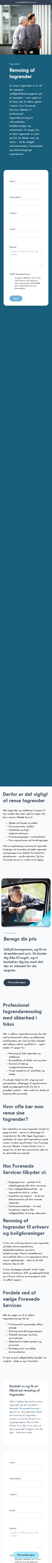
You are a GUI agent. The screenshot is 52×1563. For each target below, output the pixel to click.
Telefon (14, 213)
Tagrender (14, 64)
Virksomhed (15, 197)
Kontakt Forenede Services (24, 1408)
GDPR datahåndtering (20, 274)
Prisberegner (10, 933)
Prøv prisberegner (26, 1555)
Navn (13, 181)
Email (13, 229)
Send (16, 299)
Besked (13, 247)
